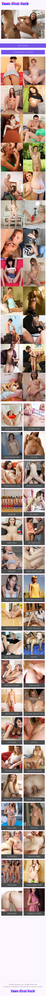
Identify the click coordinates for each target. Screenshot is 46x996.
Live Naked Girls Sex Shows (23, 52)
